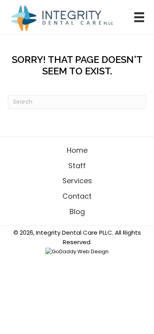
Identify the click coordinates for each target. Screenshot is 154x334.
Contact (77, 196)
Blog (77, 211)
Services (77, 181)
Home (77, 150)
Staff (77, 166)
